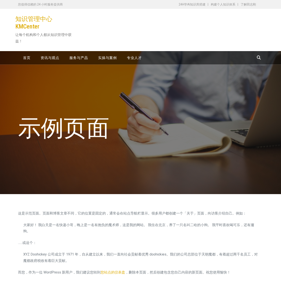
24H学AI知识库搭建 (192, 4)
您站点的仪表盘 (113, 272)
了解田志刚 (248, 4)
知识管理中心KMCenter (33, 22)
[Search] (259, 57)
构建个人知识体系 (223, 4)
